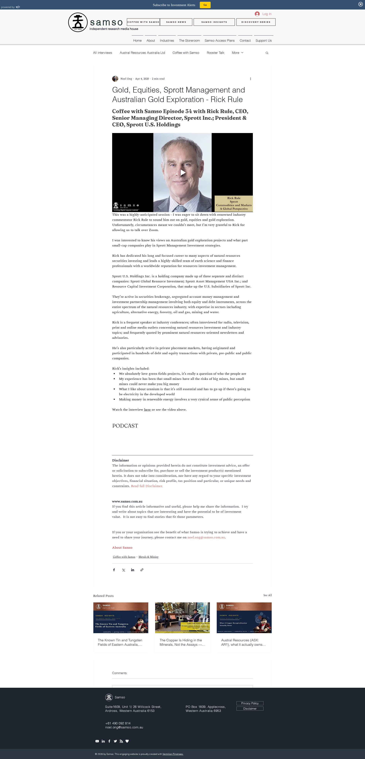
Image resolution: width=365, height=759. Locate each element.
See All (267, 595)
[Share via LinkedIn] (132, 570)
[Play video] (182, 172)
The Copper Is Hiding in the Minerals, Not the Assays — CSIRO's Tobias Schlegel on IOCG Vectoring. (181, 642)
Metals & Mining (149, 557)
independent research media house (114, 29)
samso (107, 22)
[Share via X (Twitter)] (123, 570)
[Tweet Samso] (115, 741)
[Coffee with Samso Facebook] (109, 741)
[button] (167, 38)
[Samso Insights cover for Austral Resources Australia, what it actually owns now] (244, 617)
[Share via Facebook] (114, 570)
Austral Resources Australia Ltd (142, 53)
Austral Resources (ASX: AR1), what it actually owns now (241, 642)
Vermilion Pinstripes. (173, 754)
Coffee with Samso (186, 53)
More (235, 53)
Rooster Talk (215, 53)
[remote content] (182, 438)
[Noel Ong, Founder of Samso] (103, 741)
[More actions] (250, 78)
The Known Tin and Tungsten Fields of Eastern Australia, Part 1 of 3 (120, 642)
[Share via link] (142, 570)
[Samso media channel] (97, 741)
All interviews (102, 53)
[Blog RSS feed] (121, 741)
